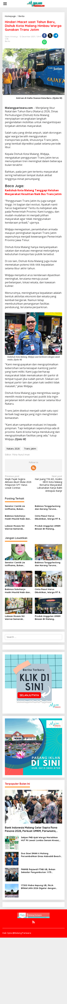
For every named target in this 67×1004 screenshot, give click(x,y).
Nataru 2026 (13, 448)
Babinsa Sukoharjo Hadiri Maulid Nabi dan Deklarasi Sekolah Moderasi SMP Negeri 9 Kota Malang (17, 517)
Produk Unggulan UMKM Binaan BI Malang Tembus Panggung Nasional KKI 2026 (47, 527)
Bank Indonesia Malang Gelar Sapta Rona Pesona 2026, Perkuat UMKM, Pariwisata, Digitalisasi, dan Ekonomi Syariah (31, 829)
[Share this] (44, 35)
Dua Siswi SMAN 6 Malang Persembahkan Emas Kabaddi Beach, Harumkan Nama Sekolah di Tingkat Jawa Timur (41, 855)
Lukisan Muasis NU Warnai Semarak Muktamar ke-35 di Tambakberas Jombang (18, 527)
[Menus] (5, 3)
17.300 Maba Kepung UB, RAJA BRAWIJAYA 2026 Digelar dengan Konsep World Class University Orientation (38, 887)
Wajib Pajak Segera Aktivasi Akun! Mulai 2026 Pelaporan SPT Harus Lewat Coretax (18, 482)
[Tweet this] (50, 35)
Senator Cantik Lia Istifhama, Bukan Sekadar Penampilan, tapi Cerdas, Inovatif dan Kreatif (16, 507)
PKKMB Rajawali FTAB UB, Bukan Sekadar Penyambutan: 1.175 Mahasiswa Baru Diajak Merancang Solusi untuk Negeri (40, 871)
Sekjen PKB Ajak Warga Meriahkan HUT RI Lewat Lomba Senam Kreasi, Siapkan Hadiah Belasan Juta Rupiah (41, 839)
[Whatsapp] (44, 42)
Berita (7, 41)
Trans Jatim (30, 448)
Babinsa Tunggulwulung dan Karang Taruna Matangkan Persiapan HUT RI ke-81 (47, 507)
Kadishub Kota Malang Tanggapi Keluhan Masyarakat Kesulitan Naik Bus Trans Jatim (33, 192)
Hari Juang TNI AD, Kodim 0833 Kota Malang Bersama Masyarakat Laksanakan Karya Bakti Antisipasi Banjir (48, 483)
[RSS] (33, 467)
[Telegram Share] (55, 35)
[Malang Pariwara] (36, 3)
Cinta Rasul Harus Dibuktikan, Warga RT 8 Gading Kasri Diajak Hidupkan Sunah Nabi (47, 517)
